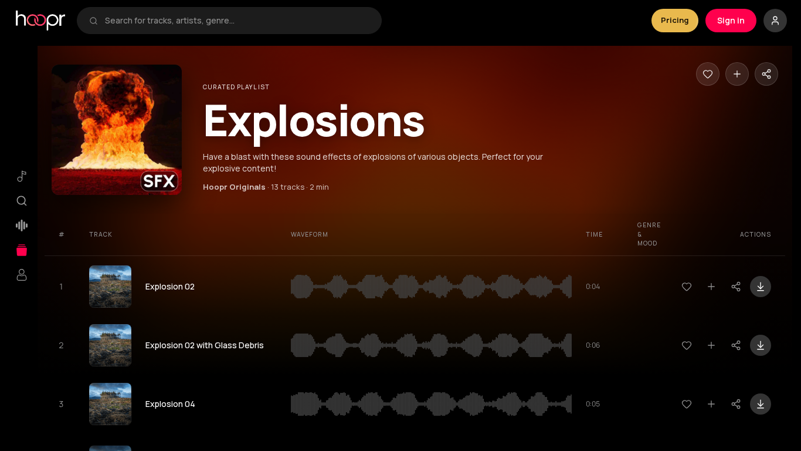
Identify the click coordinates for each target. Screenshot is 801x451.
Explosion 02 (170, 286)
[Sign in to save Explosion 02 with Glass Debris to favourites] (686, 345)
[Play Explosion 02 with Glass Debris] (110, 345)
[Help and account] (775, 20)
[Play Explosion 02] (110, 286)
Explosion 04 (170, 403)
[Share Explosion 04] (735, 404)
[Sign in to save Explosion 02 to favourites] (686, 286)
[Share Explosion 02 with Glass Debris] (735, 345)
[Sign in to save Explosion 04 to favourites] (686, 404)
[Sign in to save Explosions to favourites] (707, 74)
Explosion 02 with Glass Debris (204, 345)
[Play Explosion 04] (110, 404)
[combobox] (237, 20)
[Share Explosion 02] (735, 286)
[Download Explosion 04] (760, 404)
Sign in (731, 20)
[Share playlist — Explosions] (766, 74)
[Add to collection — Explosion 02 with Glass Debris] (711, 345)
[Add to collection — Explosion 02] (711, 286)
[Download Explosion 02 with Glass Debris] (760, 345)
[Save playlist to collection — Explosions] (737, 74)
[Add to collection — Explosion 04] (711, 404)
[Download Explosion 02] (760, 286)
